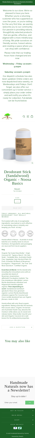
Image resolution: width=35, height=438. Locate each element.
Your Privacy (17, 424)
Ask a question (17, 327)
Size (17, 197)
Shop (16, 420)
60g (17, 201)
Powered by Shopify (17, 436)
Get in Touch (17, 410)
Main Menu (17, 415)
